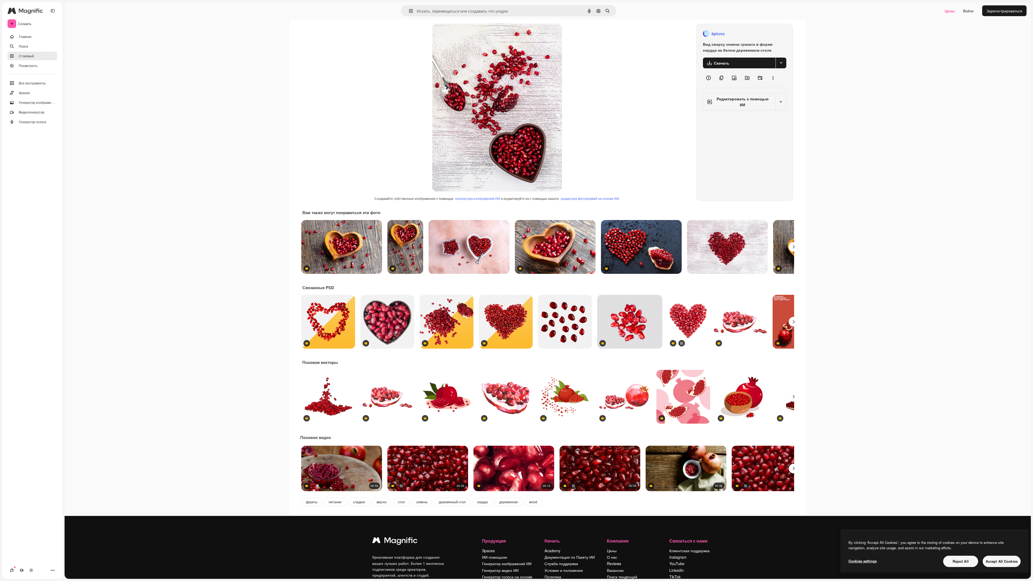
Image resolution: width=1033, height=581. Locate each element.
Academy (552, 550)
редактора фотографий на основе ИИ (590, 198)
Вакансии (615, 570)
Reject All (961, 561)
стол (401, 501)
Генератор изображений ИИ (507, 563)
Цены (950, 10)
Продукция (494, 541)
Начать (552, 541)
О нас (612, 557)
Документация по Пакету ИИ (569, 557)
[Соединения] (12, 570)
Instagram (678, 557)
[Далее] (793, 247)
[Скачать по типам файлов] (781, 63)
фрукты (311, 501)
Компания (617, 541)
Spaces (488, 550)
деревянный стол (452, 501)
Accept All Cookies (1002, 561)
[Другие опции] (772, 78)
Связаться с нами (688, 541)
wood (533, 501)
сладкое (359, 501)
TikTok (675, 576)
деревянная (508, 501)
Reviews (614, 563)
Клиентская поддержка (689, 550)
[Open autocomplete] (408, 11)
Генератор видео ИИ (500, 570)
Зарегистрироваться (1004, 10)
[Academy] (21, 570)
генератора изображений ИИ (477, 198)
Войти (968, 10)
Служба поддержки (561, 563)
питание (335, 501)
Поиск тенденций (622, 576)
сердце (482, 501)
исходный (468, 34)
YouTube (676, 563)
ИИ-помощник (494, 557)
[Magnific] (395, 541)
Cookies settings (862, 561)
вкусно (382, 501)
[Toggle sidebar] (52, 10)
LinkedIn (676, 570)
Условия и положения (563, 570)
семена (421, 501)
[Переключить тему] (31, 570)
